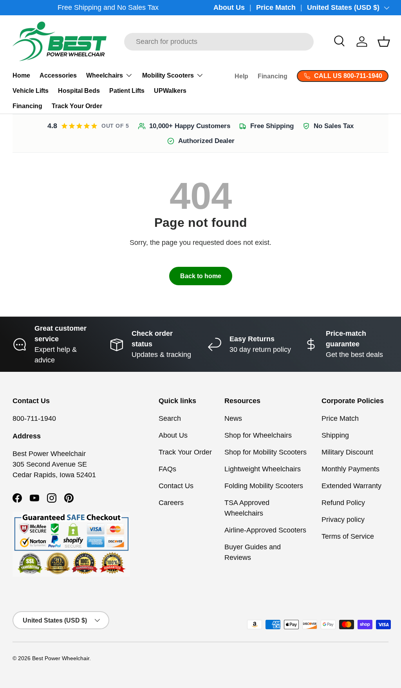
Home (21, 75)
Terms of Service (348, 536)
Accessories (58, 75)
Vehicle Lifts (31, 90)
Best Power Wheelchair (60, 658)
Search (170, 418)
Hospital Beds (79, 90)
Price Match (276, 7)
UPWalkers (170, 90)
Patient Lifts (127, 90)
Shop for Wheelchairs (258, 435)
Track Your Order (77, 106)
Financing (27, 106)
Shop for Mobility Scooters (265, 452)
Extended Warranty (351, 486)
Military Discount (347, 452)
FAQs (167, 469)
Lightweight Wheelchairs (262, 469)
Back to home (200, 276)
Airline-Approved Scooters (265, 530)
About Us (229, 7)
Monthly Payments (350, 469)
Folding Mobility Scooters (263, 486)
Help (241, 76)
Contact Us (176, 486)
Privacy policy (343, 519)
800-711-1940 (34, 418)
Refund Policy (343, 503)
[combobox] (219, 42)
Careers (171, 503)
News (233, 418)
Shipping (335, 435)
